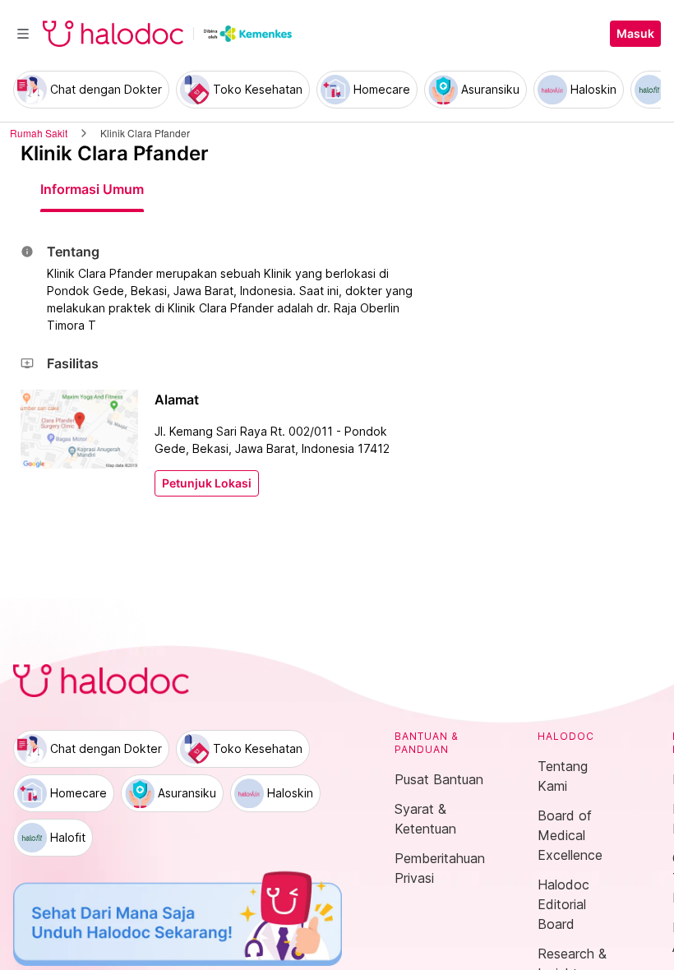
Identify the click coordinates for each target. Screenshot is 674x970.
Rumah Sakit (38, 133)
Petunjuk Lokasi (207, 483)
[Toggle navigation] (23, 33)
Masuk (635, 33)
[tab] (92, 189)
